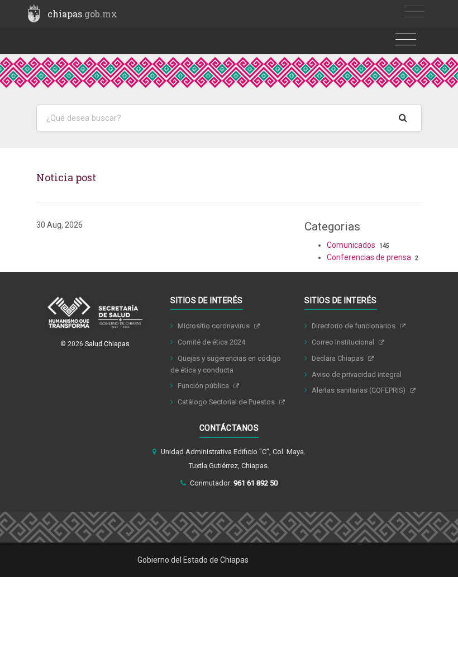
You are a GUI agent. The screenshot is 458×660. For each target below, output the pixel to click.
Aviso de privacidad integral (357, 374)
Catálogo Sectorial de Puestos (227, 402)
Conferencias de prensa (369, 257)
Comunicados (351, 245)
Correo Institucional (344, 342)
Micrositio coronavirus (214, 326)
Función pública (204, 385)
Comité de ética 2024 (211, 342)
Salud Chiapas (107, 344)
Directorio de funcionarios (354, 326)
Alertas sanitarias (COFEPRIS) (359, 390)
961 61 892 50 (255, 483)
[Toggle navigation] (414, 12)
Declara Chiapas (338, 358)
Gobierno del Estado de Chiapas (193, 559)
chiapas (82, 14)
